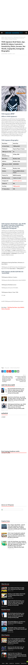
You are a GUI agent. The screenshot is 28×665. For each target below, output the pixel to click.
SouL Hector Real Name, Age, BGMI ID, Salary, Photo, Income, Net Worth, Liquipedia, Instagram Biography (17, 399)
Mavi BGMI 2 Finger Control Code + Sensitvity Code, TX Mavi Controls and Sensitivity (17, 629)
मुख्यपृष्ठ (2, 37)
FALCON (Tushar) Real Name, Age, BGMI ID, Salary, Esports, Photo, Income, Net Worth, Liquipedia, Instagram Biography (16, 391)
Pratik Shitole (5, 53)
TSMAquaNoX (16, 186)
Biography (7, 309)
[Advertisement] (14, 15)
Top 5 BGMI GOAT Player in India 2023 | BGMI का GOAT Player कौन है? (16, 588)
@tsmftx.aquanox (17, 180)
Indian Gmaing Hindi (9, 37)
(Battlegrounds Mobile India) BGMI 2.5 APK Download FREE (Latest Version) (16, 595)
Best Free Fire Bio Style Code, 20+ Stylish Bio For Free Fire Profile (16, 648)
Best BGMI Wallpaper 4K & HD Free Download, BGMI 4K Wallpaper (16, 622)
